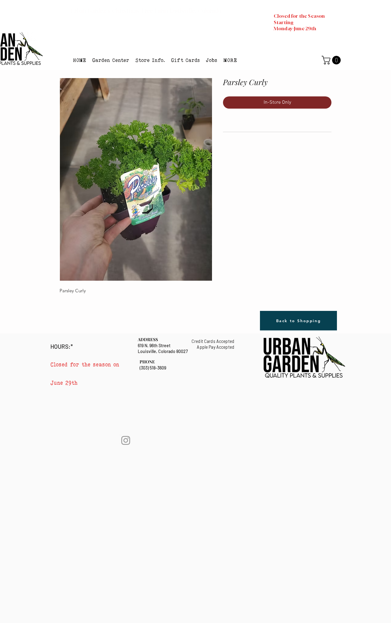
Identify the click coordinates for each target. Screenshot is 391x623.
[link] (332, 60)
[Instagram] (126, 440)
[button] (110, 60)
